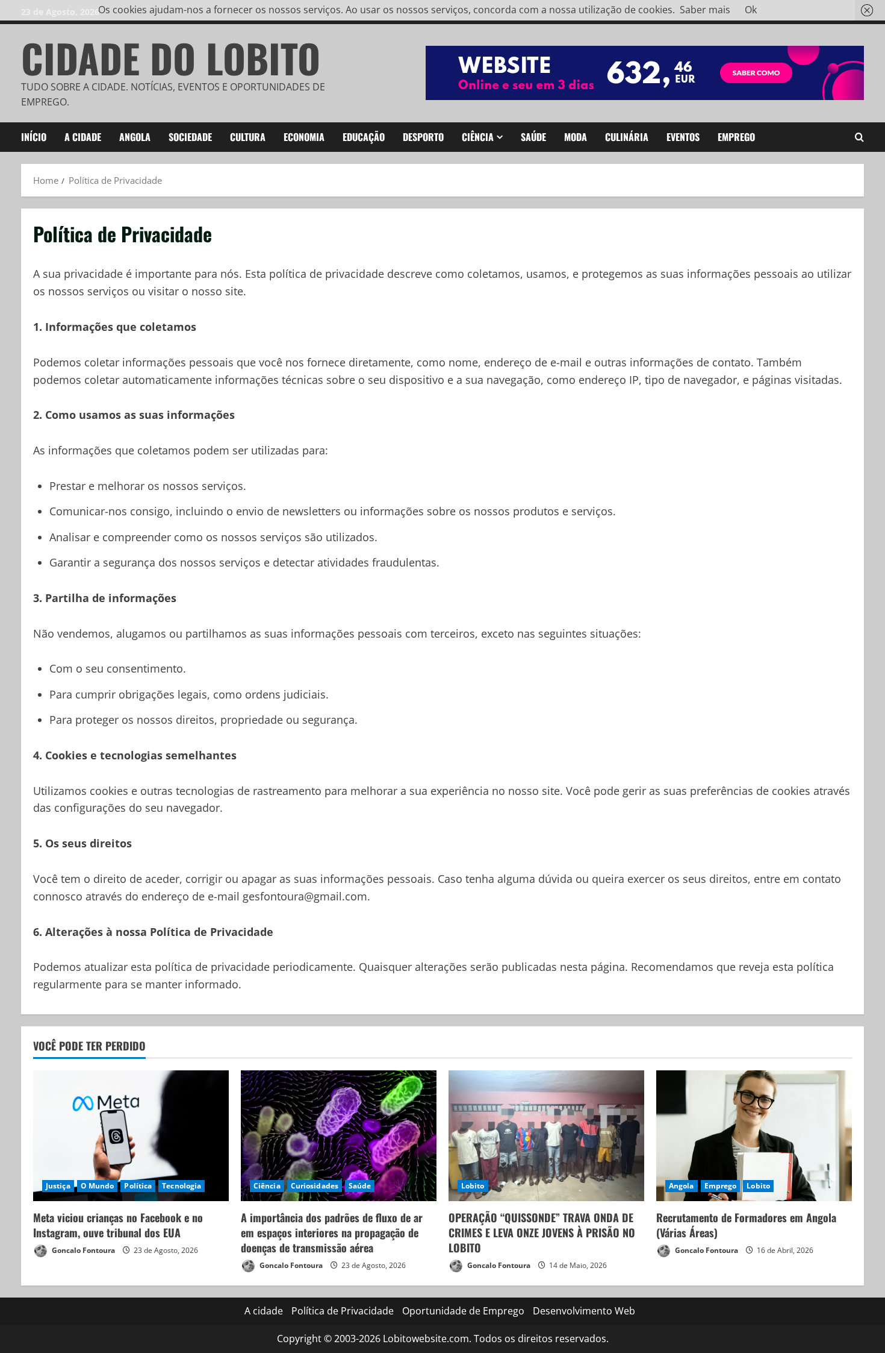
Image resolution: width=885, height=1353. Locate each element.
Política (138, 1186)
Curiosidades (314, 1186)
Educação (364, 137)
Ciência (478, 137)
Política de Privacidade (342, 1310)
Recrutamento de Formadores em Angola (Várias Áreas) (746, 1225)
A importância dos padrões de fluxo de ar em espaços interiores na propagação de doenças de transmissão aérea (332, 1232)
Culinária (626, 137)
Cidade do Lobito (170, 57)
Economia (304, 137)
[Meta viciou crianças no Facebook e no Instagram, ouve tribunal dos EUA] (131, 1135)
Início (33, 137)
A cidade (82, 137)
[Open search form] (859, 137)
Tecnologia (181, 1186)
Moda (575, 137)
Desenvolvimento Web (584, 1310)
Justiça (58, 1186)
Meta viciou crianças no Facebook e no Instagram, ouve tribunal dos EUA (118, 1225)
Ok (751, 9)
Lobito (473, 1186)
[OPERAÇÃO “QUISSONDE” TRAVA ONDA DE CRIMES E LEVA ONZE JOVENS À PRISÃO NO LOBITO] (546, 1135)
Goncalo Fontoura (82, 1250)
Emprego (736, 137)
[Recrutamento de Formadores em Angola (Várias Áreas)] (754, 1135)
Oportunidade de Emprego (463, 1310)
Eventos (683, 137)
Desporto (423, 137)
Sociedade (190, 137)
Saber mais (705, 9)
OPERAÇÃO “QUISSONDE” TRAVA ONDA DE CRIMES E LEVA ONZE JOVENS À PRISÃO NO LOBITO (542, 1232)
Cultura (248, 137)
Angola (135, 137)
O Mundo (97, 1186)
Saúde (533, 137)
